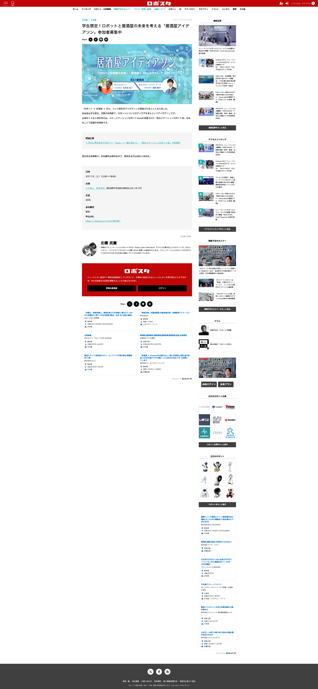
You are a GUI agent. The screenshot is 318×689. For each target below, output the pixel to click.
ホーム (75, 9)
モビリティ (203, 9)
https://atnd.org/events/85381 (103, 221)
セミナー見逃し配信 (142, 9)
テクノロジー (190, 9)
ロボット (172, 9)
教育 (235, 9)
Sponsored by (176, 378)
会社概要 (135, 681)
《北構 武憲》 (185, 236)
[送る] (101, 40)
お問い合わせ (146, 681)
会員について (159, 9)
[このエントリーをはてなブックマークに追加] (106, 40)
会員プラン (225, 384)
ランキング (86, 9)
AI (180, 9)
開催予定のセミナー (122, 9)
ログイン (162, 288)
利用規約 (157, 681)
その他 (242, 9)
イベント (215, 9)
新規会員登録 (111, 288)
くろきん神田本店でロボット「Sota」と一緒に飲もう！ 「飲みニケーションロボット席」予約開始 (133, 143)
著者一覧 (126, 681)
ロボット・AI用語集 (102, 9)
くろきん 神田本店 (95, 188)
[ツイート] (91, 40)
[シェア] (96, 40)
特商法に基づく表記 (187, 681)
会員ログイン (209, 384)
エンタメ (226, 9)
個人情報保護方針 (170, 681)
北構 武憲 (109, 243)
